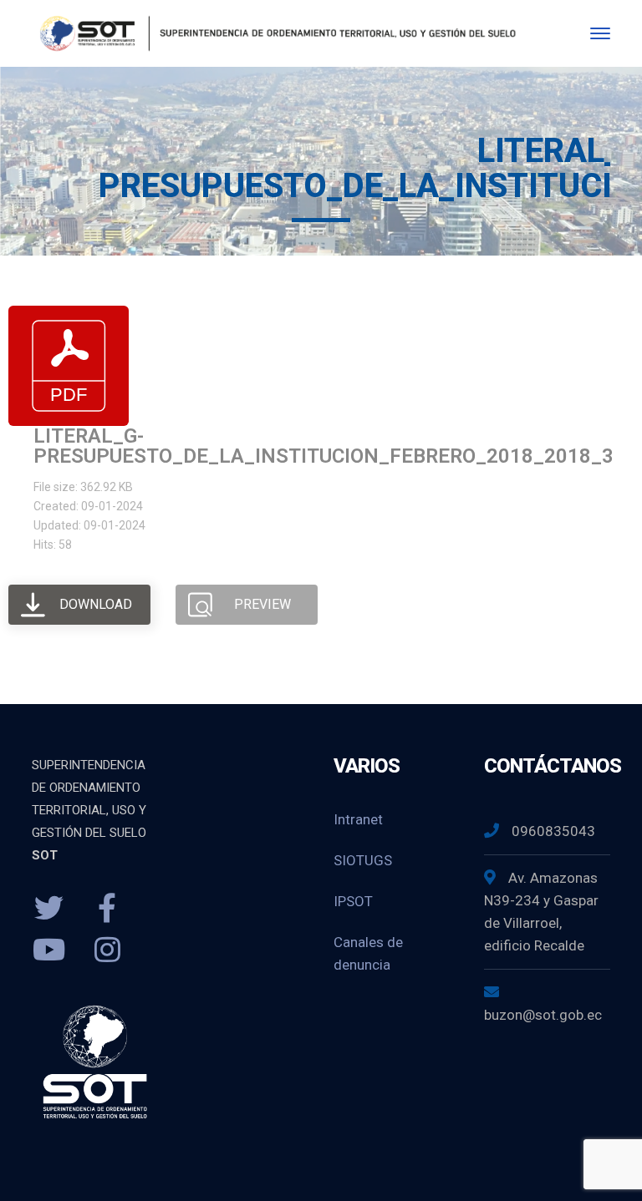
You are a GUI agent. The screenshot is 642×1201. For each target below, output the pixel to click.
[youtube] (48, 950)
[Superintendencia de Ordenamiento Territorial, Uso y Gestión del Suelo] (274, 32)
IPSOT (353, 901)
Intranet (358, 819)
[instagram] (107, 950)
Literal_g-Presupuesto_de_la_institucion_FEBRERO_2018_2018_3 (323, 446)
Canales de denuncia (368, 953)
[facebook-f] (107, 908)
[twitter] (48, 908)
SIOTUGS (363, 860)
